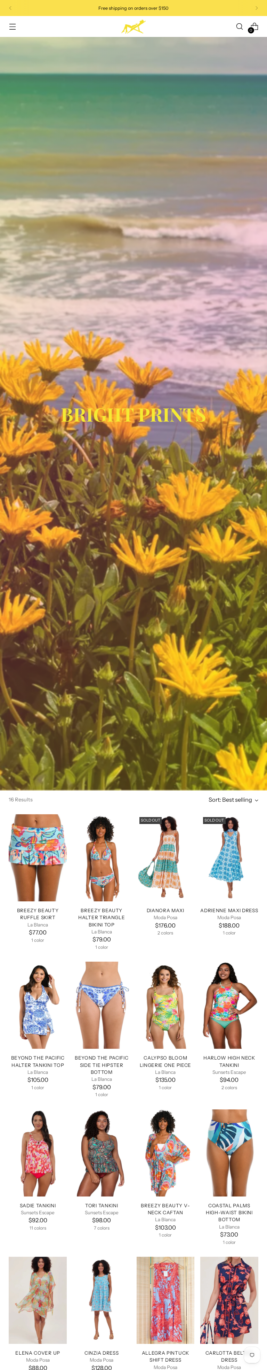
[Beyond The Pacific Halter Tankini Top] (38, 1005)
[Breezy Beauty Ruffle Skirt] (38, 857)
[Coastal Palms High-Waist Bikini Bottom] (229, 1152)
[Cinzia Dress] (102, 1300)
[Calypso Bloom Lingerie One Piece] (166, 1005)
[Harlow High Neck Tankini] (229, 1005)
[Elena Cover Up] (38, 1300)
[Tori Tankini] (102, 1152)
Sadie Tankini (38, 1205)
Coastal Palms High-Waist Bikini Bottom (229, 1213)
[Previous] (10, 8)
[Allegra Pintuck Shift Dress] (166, 1300)
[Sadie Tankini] (38, 1152)
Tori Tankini (101, 1205)
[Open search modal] (240, 27)
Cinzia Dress (101, 1353)
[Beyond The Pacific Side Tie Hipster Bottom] (102, 1005)
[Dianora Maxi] (166, 857)
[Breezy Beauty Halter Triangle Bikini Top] (102, 857)
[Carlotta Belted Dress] (229, 1300)
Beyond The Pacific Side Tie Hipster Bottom (101, 1065)
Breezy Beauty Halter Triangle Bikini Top (101, 918)
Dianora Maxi (165, 910)
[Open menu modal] (12, 27)
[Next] (256, 8)
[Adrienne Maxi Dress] (229, 857)
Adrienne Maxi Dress (229, 910)
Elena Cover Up (37, 1353)
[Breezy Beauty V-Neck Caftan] (166, 1152)
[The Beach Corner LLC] (133, 27)
